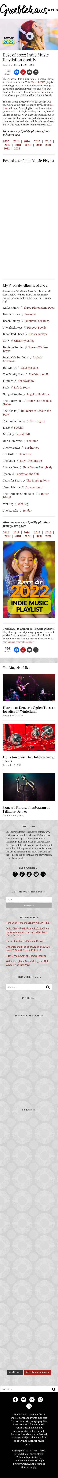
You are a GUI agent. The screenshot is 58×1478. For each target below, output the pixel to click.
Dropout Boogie (37, 327)
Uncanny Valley (24, 340)
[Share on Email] (29, 72)
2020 (39, 144)
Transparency (34, 487)
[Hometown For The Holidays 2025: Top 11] (29, 737)
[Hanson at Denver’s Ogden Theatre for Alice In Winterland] (29, 687)
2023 (17, 148)
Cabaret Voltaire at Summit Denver (25, 941)
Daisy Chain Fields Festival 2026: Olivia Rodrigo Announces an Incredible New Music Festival (27, 932)
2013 (16, 141)
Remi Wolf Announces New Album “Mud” (28, 922)
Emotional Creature (36, 321)
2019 (28, 144)
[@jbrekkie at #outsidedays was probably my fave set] (29, 1297)
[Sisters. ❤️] (29, 1128)
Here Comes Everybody (37, 467)
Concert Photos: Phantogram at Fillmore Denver (26, 809)
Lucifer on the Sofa (27, 474)
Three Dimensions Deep (39, 307)
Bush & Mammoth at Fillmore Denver (26, 955)
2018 (18, 144)
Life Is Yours (22, 387)
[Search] (48, 987)
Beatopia (30, 314)
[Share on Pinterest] (23, 72)
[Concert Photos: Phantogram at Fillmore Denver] (29, 787)
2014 (27, 141)
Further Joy (32, 447)
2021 (48, 144)
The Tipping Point (37, 480)
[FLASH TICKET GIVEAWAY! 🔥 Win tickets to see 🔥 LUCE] (29, 1354)
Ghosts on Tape (38, 334)
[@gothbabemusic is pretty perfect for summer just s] (29, 1241)
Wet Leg (23, 504)
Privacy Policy (21, 1463)
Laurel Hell (22, 434)
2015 (37, 141)
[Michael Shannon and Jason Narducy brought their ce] (29, 1326)
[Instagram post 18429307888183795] (29, 1185)
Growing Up (37, 421)
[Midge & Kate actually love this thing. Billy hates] (29, 1157)
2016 (48, 141)
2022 (7, 148)
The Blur (32, 441)
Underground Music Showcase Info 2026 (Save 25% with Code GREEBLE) (28, 948)
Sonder (27, 510)
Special (18, 427)
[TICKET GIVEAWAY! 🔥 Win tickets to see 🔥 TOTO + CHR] (29, 1269)
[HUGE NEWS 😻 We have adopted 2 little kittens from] (29, 1213)
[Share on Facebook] (17, 72)
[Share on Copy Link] (36, 72)
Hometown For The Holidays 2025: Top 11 (28, 759)
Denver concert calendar (20, 642)
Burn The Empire (31, 460)
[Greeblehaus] (23, 10)
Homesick (25, 454)
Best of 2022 (38, 82)
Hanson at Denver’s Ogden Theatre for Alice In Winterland (29, 709)
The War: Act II (38, 374)
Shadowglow (26, 380)
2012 (6, 141)
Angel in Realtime (38, 394)
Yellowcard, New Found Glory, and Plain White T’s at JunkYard (27, 963)
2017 (7, 144)
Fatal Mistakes (30, 367)
